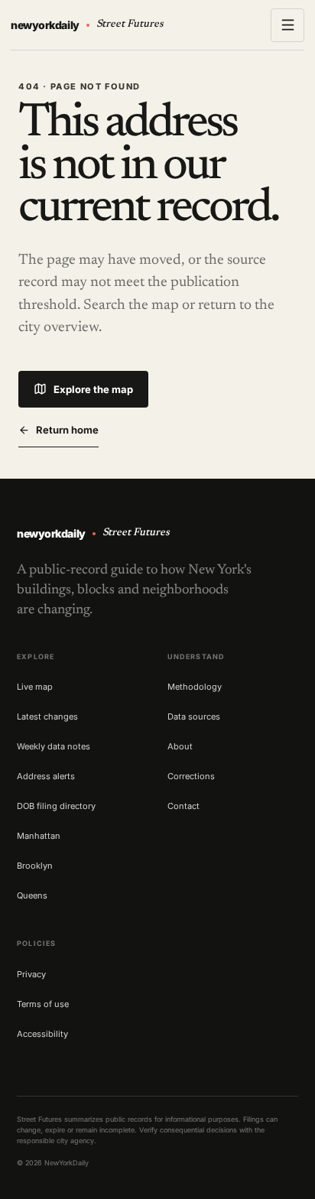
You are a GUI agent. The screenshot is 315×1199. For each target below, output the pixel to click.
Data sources (193, 716)
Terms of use (43, 1004)
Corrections (191, 776)
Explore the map (93, 389)
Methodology (194, 686)
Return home (67, 430)
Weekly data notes (53, 746)
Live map (35, 686)
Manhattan (38, 835)
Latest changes (47, 716)
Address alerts (46, 776)
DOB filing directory (56, 806)
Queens (32, 895)
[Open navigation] (287, 25)
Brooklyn (35, 865)
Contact (183, 806)
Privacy (31, 974)
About (180, 746)
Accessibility (42, 1033)
